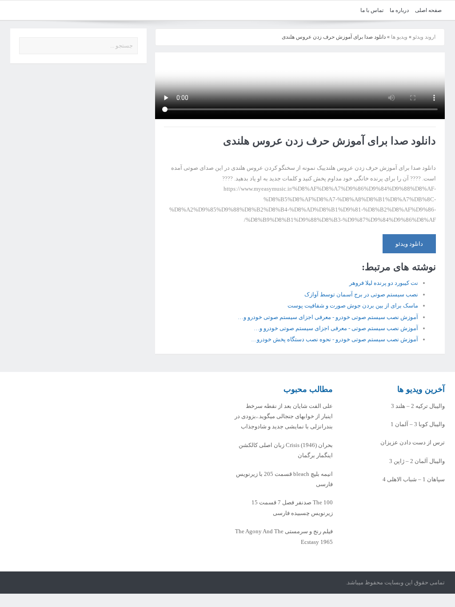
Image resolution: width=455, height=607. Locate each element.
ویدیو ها (399, 37)
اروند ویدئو (424, 37)
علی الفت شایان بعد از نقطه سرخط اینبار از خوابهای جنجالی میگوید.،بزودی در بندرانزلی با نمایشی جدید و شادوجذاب (284, 416)
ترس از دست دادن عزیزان (412, 442)
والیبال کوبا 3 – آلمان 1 (418, 424)
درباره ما (399, 10)
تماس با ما (371, 10)
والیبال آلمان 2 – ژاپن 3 (417, 461)
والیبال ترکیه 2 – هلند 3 (418, 406)
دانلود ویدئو (409, 243)
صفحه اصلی (428, 10)
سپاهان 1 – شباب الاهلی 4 (414, 479)
